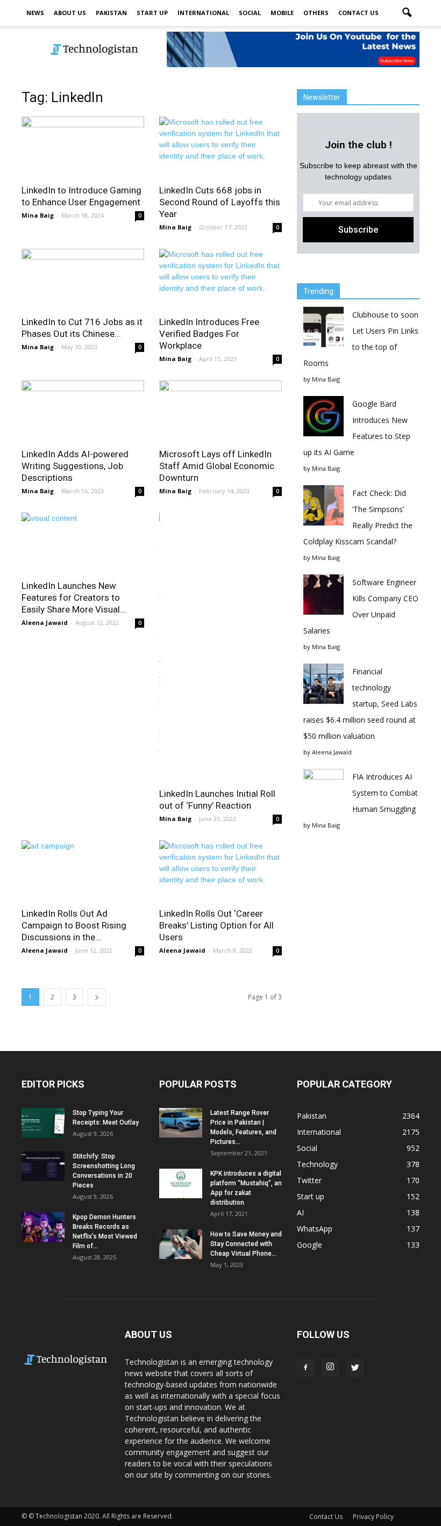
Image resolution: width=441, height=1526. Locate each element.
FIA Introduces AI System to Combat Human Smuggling (385, 793)
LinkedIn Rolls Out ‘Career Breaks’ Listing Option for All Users (216, 925)
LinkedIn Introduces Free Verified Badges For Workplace (209, 333)
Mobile (282, 13)
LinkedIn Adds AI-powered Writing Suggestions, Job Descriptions (75, 466)
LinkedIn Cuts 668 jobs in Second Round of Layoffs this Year (219, 202)
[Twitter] (355, 1368)
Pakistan (111, 13)
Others (316, 13)
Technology (317, 1164)
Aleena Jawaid (45, 622)
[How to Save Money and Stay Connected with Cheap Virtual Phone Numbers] (180, 1244)
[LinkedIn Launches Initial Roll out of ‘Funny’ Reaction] (220, 647)
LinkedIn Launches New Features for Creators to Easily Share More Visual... (74, 597)
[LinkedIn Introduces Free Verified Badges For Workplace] (220, 279)
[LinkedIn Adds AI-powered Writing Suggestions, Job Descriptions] (83, 410)
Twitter (309, 1180)
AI (300, 1212)
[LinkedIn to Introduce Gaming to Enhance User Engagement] (83, 147)
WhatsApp (314, 1228)
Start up (152, 13)
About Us (70, 13)
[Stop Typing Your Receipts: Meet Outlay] (43, 1123)
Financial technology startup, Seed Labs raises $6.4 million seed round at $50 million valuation (360, 703)
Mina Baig (38, 215)
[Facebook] (305, 1368)
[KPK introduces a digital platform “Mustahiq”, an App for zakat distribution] (180, 1183)
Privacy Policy (373, 1516)
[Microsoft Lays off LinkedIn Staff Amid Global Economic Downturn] (220, 410)
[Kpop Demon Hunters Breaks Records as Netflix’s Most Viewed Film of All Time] (43, 1227)
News (35, 13)
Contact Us (358, 13)
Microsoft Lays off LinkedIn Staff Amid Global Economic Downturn (216, 466)
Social (250, 13)
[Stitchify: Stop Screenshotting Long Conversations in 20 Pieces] (43, 1166)
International (203, 13)
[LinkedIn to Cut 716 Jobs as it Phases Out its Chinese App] (83, 279)
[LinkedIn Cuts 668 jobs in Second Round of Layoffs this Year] (220, 147)
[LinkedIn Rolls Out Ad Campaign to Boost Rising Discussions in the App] (83, 870)
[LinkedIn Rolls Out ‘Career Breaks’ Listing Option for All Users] (220, 870)
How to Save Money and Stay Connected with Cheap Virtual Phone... (246, 1243)
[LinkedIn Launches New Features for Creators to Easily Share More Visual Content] (83, 543)
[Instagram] (330, 1367)
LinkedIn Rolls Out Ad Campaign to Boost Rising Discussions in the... (74, 925)
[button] (406, 13)
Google (309, 1245)
